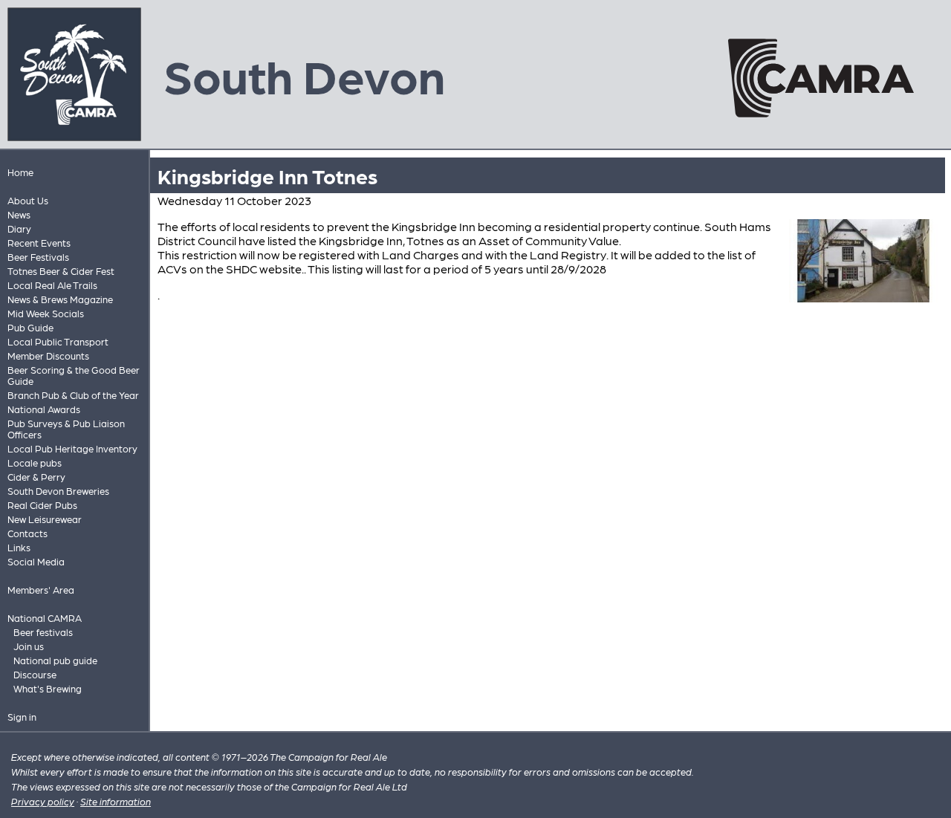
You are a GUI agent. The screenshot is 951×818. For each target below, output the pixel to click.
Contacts (27, 533)
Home (20, 172)
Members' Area (40, 589)
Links (18, 547)
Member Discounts (48, 355)
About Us (27, 200)
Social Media (36, 561)
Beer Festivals (38, 256)
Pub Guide (30, 327)
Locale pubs (34, 462)
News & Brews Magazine (60, 299)
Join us (28, 646)
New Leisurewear (44, 519)
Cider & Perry (36, 476)
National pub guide (55, 660)
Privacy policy (42, 801)
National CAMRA (44, 617)
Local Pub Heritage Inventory (72, 448)
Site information (115, 801)
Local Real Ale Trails (52, 284)
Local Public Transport (57, 341)
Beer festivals (43, 631)
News (18, 214)
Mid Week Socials (45, 313)
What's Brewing (47, 688)
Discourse (34, 674)
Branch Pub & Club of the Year (73, 394)
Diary (19, 228)
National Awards (43, 409)
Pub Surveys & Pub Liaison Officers (66, 429)
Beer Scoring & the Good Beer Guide (73, 375)
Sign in (21, 716)
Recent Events (39, 242)
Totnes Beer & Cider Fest (60, 270)
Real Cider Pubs (42, 504)
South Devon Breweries (58, 490)
